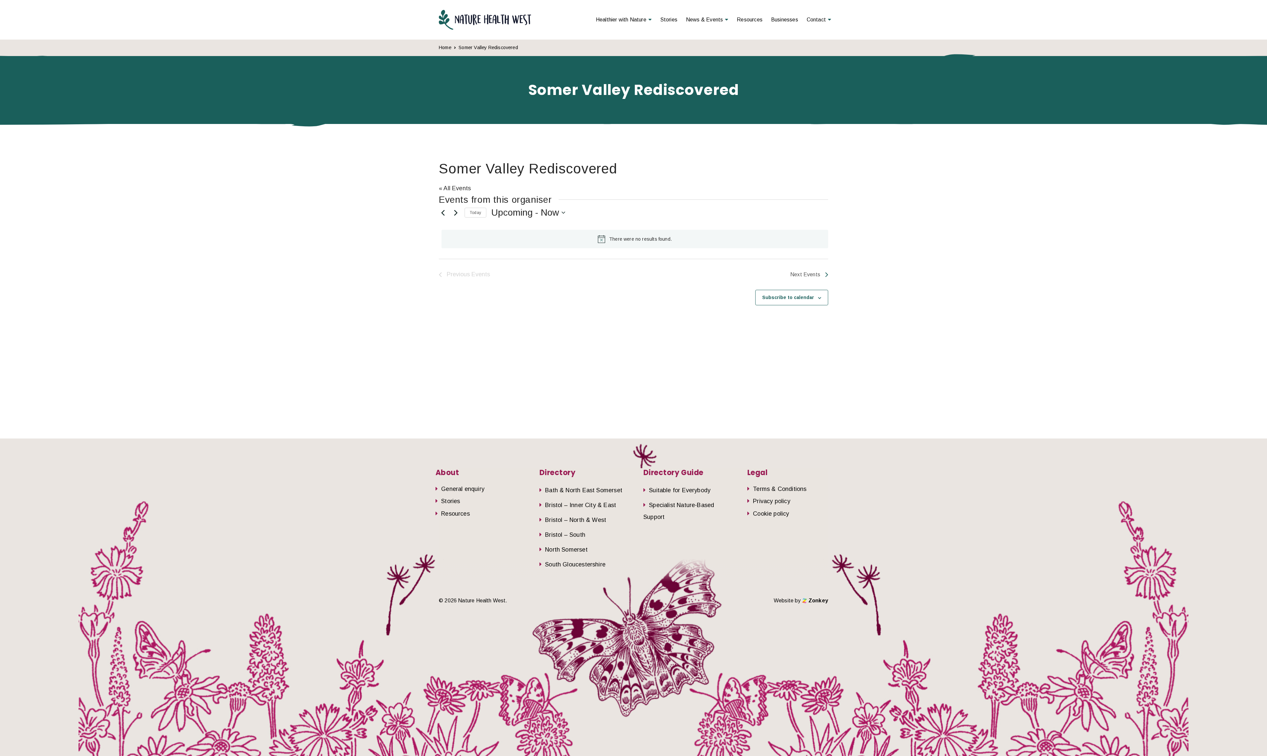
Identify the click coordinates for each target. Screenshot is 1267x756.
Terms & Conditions (779, 489)
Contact (816, 19)
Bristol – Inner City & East (580, 505)
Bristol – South (565, 534)
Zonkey (817, 600)
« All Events (455, 188)
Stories (668, 19)
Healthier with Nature (621, 19)
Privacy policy (771, 501)
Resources (750, 19)
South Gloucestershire (575, 564)
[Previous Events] (443, 213)
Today (475, 212)
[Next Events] (456, 213)
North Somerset (566, 549)
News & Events (704, 19)
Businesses (784, 19)
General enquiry (462, 489)
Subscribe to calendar (788, 297)
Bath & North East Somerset (583, 490)
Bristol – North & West (575, 520)
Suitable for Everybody (679, 490)
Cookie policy (771, 513)
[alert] (634, 239)
